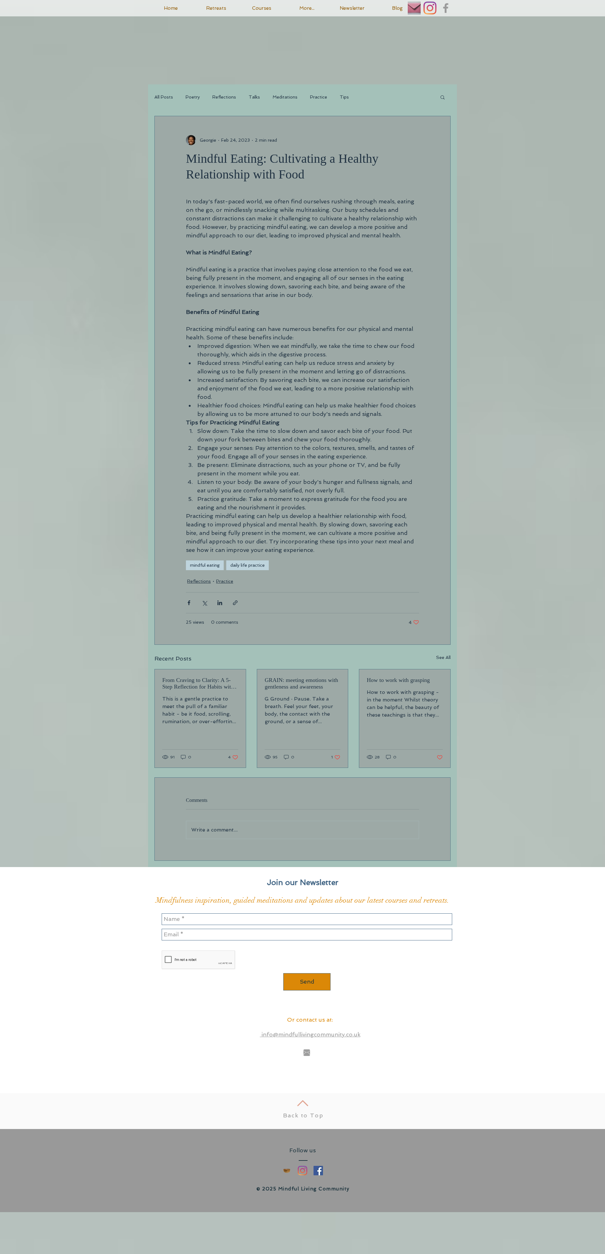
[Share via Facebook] (189, 603)
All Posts (163, 96)
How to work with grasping (398, 680)
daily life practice (247, 565)
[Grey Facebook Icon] (445, 8)
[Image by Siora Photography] (414, 8)
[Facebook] (318, 1170)
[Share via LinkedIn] (220, 603)
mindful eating (205, 565)
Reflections (224, 96)
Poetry (193, 96)
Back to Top (303, 1115)
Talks (254, 96)
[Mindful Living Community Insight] (286, 1170)
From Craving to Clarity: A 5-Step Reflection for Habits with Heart (198, 683)
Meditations (285, 96)
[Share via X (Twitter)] (204, 603)
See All (443, 657)
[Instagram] (430, 8)
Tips (344, 96)
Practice (318, 96)
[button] (443, 96)
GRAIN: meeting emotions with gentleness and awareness (301, 683)
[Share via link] (235, 603)
